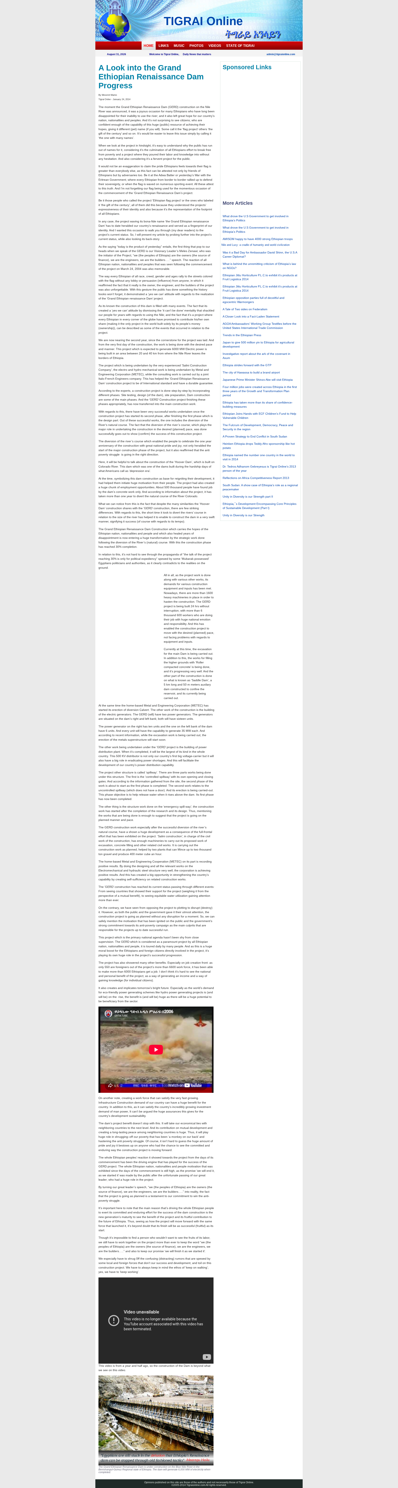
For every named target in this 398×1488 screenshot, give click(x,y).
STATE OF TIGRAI (240, 45)
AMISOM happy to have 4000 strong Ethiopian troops (258, 239)
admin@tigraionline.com (281, 54)
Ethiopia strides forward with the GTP (247, 365)
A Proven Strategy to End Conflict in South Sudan (255, 436)
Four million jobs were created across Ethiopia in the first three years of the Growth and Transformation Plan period (260, 391)
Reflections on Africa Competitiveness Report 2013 (256, 478)
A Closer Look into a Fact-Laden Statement (251, 316)
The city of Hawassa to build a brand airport (251, 372)
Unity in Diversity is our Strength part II (248, 496)
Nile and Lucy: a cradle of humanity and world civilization (255, 244)
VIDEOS (215, 45)
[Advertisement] (129, 634)
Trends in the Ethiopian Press (242, 335)
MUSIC (179, 45)
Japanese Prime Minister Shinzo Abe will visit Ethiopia (258, 379)
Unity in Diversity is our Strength (244, 515)
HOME (149, 45)
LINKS (164, 45)
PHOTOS (196, 45)
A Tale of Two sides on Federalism (245, 309)
